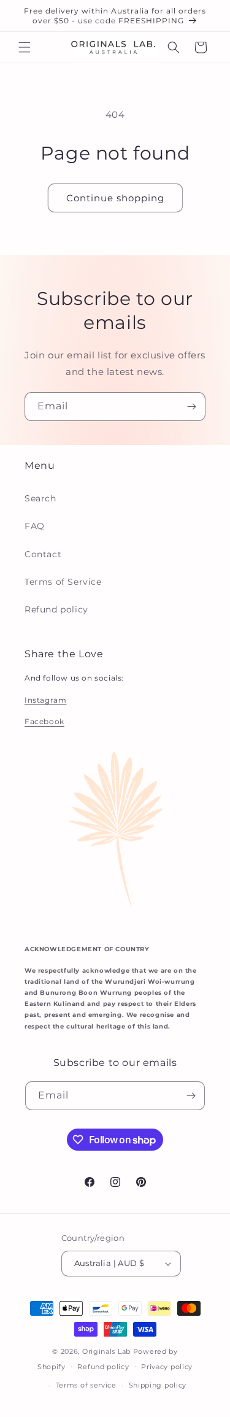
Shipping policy (158, 1385)
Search (40, 498)
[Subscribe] (191, 406)
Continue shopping (115, 198)
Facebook (44, 721)
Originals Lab (106, 1351)
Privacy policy (167, 1366)
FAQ (35, 525)
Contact (43, 554)
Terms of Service (63, 581)
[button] (24, 47)
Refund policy (56, 609)
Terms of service (86, 1385)
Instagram (45, 700)
